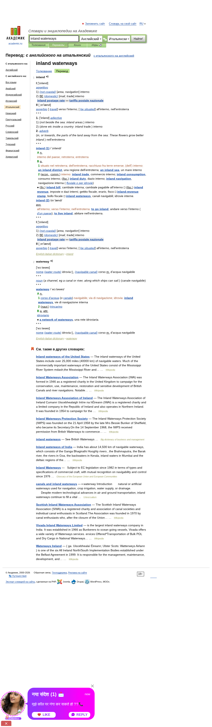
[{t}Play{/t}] (47, 76)
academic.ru (15, 43)
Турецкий (10, 144)
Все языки (11, 82)
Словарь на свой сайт (122, 23)
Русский (10, 125)
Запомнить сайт (95, 23)
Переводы (58, 45)
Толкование (44, 71)
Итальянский (12, 107)
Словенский (12, 132)
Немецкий (11, 113)
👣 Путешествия (17, 576)
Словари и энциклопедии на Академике (62, 31)
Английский (12, 70)
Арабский (11, 88)
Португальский (13, 119)
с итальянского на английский (114, 55)
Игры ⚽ (97, 45)
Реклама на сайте (77, 572)
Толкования (38, 45)
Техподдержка (59, 572)
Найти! (138, 38)
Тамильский (12, 138)
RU (141, 23)
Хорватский (12, 156)
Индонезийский (14, 94)
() (48, 91)
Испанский (11, 101)
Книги (77, 45)
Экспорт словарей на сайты (20, 581)
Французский (12, 150)
